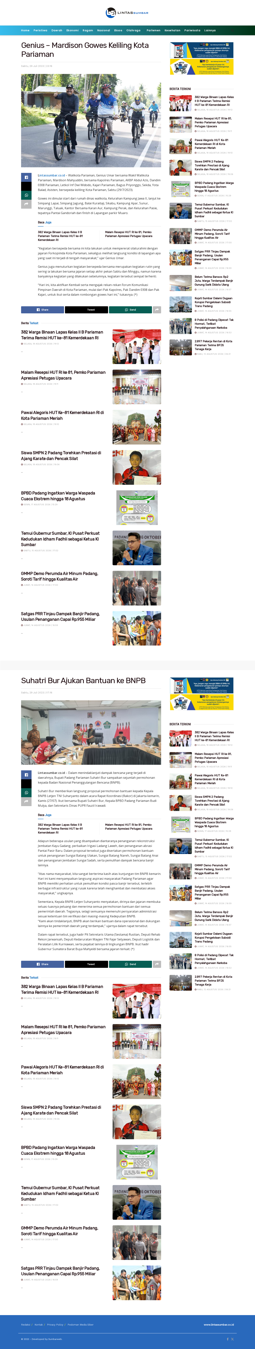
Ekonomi (72, 30)
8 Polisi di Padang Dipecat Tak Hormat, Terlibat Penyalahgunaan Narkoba (214, 323)
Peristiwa (40, 30)
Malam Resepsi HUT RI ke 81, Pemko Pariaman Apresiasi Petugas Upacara (213, 122)
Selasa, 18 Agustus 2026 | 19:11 (40, 384)
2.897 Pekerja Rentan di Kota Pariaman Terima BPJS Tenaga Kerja (213, 345)
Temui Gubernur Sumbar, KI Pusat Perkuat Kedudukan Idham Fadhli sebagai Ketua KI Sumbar (60, 539)
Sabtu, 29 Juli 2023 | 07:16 (36, 692)
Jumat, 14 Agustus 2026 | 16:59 (40, 625)
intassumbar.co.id (52, 175)
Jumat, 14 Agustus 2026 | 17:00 (40, 585)
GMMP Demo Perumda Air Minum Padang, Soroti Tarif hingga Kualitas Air (212, 233)
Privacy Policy (55, 1324)
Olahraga (133, 30)
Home (25, 30)
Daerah (57, 30)
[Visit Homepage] (127, 12)
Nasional (103, 30)
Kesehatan (173, 30)
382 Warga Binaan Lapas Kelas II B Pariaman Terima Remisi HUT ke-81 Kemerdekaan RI (60, 236)
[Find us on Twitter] (232, 1339)
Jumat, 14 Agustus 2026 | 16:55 (213, 311)
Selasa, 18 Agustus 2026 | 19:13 (41, 344)
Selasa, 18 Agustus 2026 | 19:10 (41, 424)
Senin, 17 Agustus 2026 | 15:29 (40, 504)
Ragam (88, 30)
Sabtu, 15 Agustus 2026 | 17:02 (40, 550)
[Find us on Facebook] (227, 1339)
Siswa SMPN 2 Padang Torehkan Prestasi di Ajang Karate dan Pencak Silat (212, 165)
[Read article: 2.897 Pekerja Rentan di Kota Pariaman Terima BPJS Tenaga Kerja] (181, 347)
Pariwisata (192, 30)
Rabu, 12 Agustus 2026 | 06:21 (213, 354)
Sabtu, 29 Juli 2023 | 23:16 (36, 66)
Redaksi (25, 1324)
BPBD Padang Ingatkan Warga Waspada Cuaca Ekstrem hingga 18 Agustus (214, 186)
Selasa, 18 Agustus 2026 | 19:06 (41, 464)
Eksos (118, 30)
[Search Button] (232, 30)
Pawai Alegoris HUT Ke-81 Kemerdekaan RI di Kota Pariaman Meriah (211, 144)
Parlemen (154, 30)
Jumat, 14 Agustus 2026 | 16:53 (213, 332)
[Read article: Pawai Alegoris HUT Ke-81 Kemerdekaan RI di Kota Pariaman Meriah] (137, 427)
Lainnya (210, 30)
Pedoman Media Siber (81, 1324)
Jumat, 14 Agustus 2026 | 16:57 (213, 289)
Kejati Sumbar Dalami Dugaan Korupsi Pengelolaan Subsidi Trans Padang (213, 302)
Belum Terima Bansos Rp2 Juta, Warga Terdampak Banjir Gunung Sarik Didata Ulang (214, 280)
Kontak (39, 1324)
